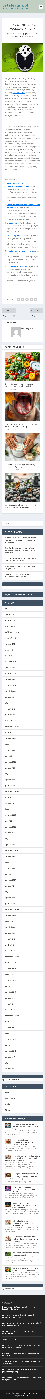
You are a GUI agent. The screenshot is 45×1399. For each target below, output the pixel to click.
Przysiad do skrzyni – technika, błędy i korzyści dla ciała (21, 567)
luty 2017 (8, 1063)
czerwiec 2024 (10, 685)
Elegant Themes (30, 1393)
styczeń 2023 (10, 779)
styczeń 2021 (10, 897)
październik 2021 (12, 850)
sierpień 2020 (10, 915)
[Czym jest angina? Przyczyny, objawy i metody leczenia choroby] (22, 406)
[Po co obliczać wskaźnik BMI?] (22, 57)
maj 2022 (8, 821)
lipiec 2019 (9, 974)
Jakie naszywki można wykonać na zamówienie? (25, 1254)
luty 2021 (8, 892)
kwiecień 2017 (10, 1051)
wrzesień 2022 (10, 797)
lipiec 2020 (9, 921)
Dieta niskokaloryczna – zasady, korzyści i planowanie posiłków (19, 385)
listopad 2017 (10, 1010)
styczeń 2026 (10, 614)
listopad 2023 (10, 720)
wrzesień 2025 (10, 638)
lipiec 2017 (9, 1033)
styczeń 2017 (10, 1069)
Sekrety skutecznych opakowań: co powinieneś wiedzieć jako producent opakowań (20, 550)
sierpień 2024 (10, 679)
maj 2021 (8, 874)
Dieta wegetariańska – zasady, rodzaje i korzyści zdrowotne (19, 1308)
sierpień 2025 (10, 644)
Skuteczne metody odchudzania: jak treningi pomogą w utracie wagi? (26, 1126)
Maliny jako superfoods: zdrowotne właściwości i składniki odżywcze (22, 1324)
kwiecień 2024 (10, 691)
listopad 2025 (10, 626)
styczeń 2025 (10, 667)
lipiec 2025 (9, 650)
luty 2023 (8, 774)
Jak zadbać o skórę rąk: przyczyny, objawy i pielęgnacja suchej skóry (20, 466)
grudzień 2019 (10, 945)
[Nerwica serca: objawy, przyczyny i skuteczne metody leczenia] (22, 487)
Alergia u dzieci (13, 223)
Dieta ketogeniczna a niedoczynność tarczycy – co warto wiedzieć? (24, 1205)
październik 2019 (12, 956)
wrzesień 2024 (10, 673)
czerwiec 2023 (10, 750)
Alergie (7, 1092)
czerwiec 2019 (10, 980)
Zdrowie (15, 36)
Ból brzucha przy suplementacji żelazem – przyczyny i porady (20, 1370)
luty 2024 (8, 703)
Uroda (7, 1104)
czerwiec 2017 (10, 1039)
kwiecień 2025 (10, 661)
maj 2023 (8, 756)
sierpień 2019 (10, 968)
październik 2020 (12, 909)
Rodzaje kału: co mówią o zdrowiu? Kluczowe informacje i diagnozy (21, 1346)
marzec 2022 (10, 833)
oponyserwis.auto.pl (10, 1079)
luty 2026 (8, 608)
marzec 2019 (10, 998)
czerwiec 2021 (10, 868)
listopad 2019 (10, 951)
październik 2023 (12, 726)
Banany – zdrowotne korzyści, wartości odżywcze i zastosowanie (18, 1316)
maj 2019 (8, 986)
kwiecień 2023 (10, 762)
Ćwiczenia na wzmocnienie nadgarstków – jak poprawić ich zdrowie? (25, 1239)
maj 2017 (8, 1045)
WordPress (27, 1396)
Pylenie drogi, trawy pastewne (20, 251)
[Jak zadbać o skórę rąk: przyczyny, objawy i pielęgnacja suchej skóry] (22, 447)
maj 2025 (8, 656)
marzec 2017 (10, 1057)
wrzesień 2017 (10, 1021)
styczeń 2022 (10, 844)
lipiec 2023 (9, 744)
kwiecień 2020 (10, 927)
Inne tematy (10, 1098)
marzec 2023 (10, 768)
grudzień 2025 (10, 620)
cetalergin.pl (22, 33)
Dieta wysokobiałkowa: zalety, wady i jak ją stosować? (20, 1354)
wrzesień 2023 (10, 732)
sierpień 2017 (10, 1027)
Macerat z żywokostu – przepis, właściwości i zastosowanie (18, 575)
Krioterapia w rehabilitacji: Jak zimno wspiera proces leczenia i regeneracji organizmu (20, 540)
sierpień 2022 (10, 803)
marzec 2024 (10, 697)
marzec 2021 (10, 886)
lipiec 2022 (9, 809)
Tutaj (4, 587)
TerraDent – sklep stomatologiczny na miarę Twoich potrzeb (21, 1362)
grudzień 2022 (10, 785)
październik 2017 (12, 1015)
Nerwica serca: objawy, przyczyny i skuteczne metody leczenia (20, 506)
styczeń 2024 (10, 709)
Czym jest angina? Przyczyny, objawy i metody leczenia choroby (22, 425)
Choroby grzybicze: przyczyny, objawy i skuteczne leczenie (18, 1332)
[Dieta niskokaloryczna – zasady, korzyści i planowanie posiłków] (22, 366)
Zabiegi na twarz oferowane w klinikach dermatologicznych (25, 1175)
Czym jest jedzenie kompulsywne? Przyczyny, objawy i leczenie (23, 1142)
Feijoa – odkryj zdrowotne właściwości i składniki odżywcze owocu (21, 559)
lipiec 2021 (9, 862)
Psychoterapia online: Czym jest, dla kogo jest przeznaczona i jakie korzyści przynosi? (22, 1158)
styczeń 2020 (10, 939)
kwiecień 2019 (10, 992)
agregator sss (8, 1289)
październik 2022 (12, 791)
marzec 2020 (10, 933)
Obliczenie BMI (19, 93)
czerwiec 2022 (10, 815)
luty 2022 (8, 838)
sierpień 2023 (10, 738)
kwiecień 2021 (10, 880)
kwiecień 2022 (10, 827)
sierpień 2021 (10, 856)
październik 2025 (12, 632)
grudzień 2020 (10, 903)
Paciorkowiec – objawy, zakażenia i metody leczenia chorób (24, 1189)
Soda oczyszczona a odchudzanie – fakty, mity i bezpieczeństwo (22, 1378)
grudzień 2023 (10, 715)
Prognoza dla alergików (17, 266)
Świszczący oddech (15, 235)
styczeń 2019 (10, 1004)
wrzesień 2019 (10, 962)
